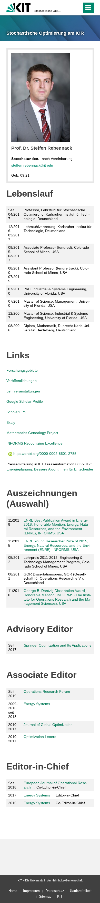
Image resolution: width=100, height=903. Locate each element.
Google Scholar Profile (24, 401)
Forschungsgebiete (22, 370)
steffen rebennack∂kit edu (32, 165)
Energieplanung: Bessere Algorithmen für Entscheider (49, 469)
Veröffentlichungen (21, 381)
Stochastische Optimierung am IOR (48, 10)
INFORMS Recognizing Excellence (34, 443)
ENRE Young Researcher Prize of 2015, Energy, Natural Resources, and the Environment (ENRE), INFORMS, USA (57, 545)
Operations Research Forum (47, 691)
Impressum (31, 891)
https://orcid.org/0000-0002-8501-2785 (44, 454)
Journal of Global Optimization (48, 725)
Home (12, 891)
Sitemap (45, 896)
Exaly (10, 422)
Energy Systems (37, 704)
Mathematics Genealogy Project (32, 433)
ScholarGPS (16, 412)
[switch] (69, 8)
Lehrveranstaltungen (23, 391)
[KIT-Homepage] (18, 7)
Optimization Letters (40, 737)
